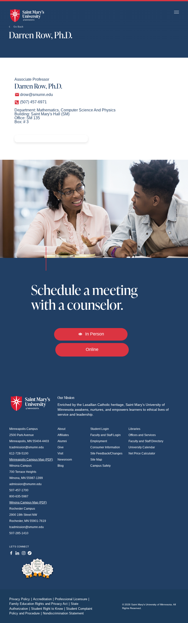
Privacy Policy (20, 599)
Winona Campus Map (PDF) (28, 502)
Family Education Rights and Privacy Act (39, 604)
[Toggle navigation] (176, 12)
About (61, 429)
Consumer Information (105, 447)
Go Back (18, 26)
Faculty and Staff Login (105, 435)
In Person (94, 333)
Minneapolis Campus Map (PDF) (31, 459)
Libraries (134, 429)
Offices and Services (142, 435)
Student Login (99, 429)
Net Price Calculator (142, 453)
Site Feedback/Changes (106, 453)
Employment (98, 441)
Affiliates (63, 435)
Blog (61, 465)
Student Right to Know (48, 608)
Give (61, 447)
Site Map (96, 459)
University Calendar (142, 447)
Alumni (62, 441)
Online (92, 349)
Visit (60, 453)
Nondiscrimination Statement (63, 613)
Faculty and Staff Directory (146, 441)
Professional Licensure (72, 599)
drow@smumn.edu (36, 95)
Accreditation (43, 599)
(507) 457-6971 (33, 102)
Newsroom (65, 459)
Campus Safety (100, 465)
